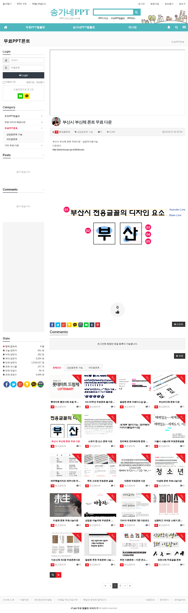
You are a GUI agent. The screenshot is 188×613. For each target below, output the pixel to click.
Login (24, 75)
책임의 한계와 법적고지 (94, 600)
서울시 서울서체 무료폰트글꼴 (169, 441)
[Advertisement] (117, 177)
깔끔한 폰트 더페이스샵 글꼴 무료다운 (135, 402)
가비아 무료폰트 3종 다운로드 (134, 520)
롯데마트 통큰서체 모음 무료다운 (66, 402)
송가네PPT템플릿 (84, 27)
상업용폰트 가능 (75, 367)
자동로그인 (10, 82)
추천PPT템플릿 (12, 116)
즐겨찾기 (7, 4)
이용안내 (150, 600)
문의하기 (164, 600)
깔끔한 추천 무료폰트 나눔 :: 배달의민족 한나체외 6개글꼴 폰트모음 (100, 560)
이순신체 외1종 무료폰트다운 (65, 560)
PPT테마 (131, 18)
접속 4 (182, 4)
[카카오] (27, 96)
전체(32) (57, 367)
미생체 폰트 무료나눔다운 (169, 481)
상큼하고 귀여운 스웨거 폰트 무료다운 (169, 520)
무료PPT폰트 (17, 41)
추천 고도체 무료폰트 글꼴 (100, 481)
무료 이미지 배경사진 (15, 122)
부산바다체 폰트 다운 (169, 402)
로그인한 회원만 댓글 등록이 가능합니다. (117, 344)
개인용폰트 (94, 367)
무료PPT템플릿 (118, 18)
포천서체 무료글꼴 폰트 (169, 560)
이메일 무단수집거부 (67, 600)
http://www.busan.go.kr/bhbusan (68, 149)
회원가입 (154, 4)
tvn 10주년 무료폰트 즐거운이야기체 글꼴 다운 (100, 402)
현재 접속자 (11, 346)
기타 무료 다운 (12, 145)
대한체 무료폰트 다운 (134, 481)
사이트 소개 (8, 600)
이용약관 (24, 600)
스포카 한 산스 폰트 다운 (100, 441)
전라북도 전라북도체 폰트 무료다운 (135, 441)
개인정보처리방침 (43, 600)
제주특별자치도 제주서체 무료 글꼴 (66, 481)
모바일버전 (179, 600)
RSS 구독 (22, 4)
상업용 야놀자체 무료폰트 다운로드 (100, 520)
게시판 (132, 27)
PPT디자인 (103, 18)
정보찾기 (169, 4)
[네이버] (20, 96)
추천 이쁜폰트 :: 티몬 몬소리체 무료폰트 (135, 560)
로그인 (141, 4)
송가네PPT (70, 12)
